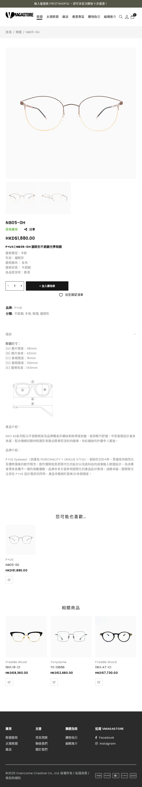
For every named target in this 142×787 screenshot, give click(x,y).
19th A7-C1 (103, 667)
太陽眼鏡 (12, 743)
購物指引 (71, 738)
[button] (9, 579)
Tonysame (58, 662)
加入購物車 (48, 286)
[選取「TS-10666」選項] (54, 682)
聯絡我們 (42, 743)
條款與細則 (13, 778)
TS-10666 (57, 667)
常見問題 (42, 738)
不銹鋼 (19, 314)
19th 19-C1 (13, 667)
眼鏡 (19, 32)
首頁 (9, 32)
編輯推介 (71, 743)
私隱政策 (81, 773)
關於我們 (42, 749)
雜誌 (9, 749)
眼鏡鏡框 (12, 738)
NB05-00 (12, 565)
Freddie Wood (16, 662)
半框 (28, 314)
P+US (18, 308)
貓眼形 (44, 314)
